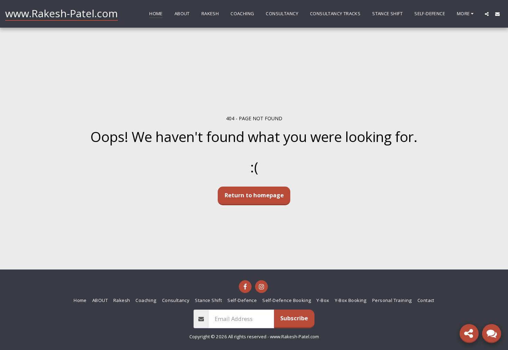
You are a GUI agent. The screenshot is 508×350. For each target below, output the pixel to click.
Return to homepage (254, 195)
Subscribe (294, 318)
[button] (487, 13)
